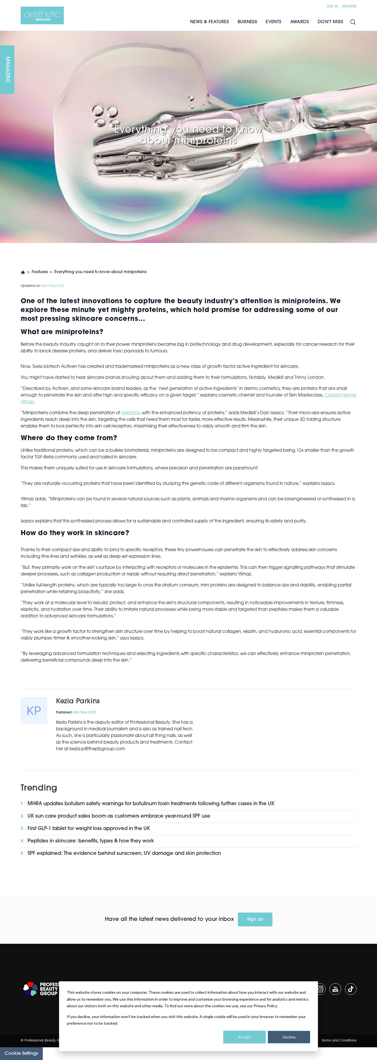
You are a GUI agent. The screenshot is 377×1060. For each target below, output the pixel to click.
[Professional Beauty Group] (49, 989)
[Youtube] (335, 989)
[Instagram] (319, 989)
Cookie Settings (21, 1053)
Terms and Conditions (339, 1040)
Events (273, 22)
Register (349, 6)
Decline (289, 1037)
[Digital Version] (4, 34)
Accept (244, 1037)
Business (247, 22)
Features (40, 272)
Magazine (7, 70)
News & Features (209, 22)
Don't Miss (330, 22)
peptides (130, 413)
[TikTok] (350, 989)
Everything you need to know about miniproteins (100, 272)
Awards (299, 22)
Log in (332, 6)
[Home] (42, 15)
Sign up (255, 919)
